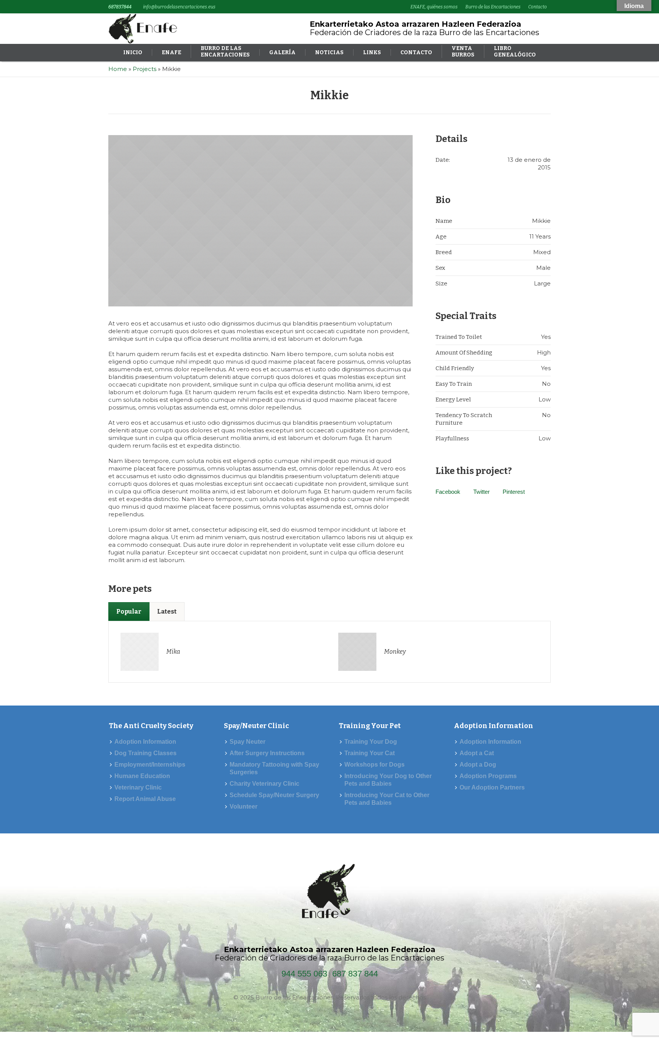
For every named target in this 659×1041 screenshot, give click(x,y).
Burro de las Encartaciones (493, 7)
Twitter (481, 491)
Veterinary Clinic (138, 787)
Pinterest (514, 491)
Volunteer (243, 806)
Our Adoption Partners (492, 787)
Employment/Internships (149, 764)
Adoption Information (145, 741)
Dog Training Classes (145, 753)
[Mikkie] (260, 220)
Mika (173, 651)
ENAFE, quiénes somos (434, 7)
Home (117, 69)
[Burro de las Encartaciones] (329, 893)
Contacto (537, 7)
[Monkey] (357, 651)
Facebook (448, 491)
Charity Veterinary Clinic (264, 783)
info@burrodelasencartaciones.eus (179, 7)
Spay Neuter (247, 741)
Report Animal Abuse (145, 799)
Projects (144, 69)
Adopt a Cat (477, 753)
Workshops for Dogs (374, 764)
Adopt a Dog (478, 764)
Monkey (395, 651)
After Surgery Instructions (267, 753)
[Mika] (140, 651)
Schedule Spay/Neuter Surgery (274, 795)
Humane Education (142, 776)
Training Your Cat (369, 753)
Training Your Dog (370, 741)
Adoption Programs (488, 776)
